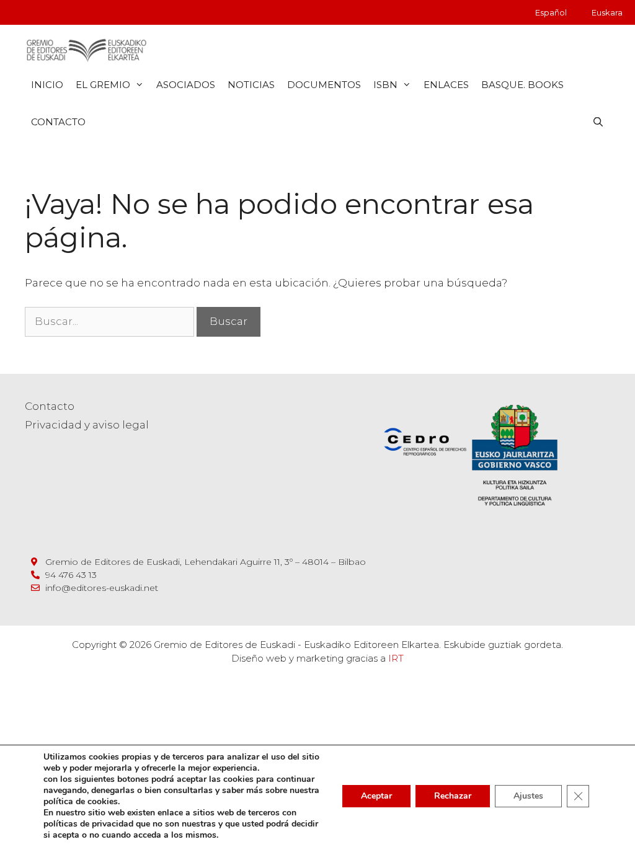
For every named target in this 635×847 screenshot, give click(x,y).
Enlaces (446, 85)
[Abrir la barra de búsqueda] (598, 122)
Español (551, 12)
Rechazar (452, 796)
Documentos (324, 85)
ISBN (385, 85)
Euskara (607, 12)
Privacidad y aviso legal (87, 425)
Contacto (58, 122)
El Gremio (103, 85)
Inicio (47, 85)
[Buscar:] (111, 321)
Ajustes (528, 796)
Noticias (251, 85)
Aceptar (376, 796)
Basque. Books (522, 85)
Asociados (185, 85)
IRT (396, 658)
